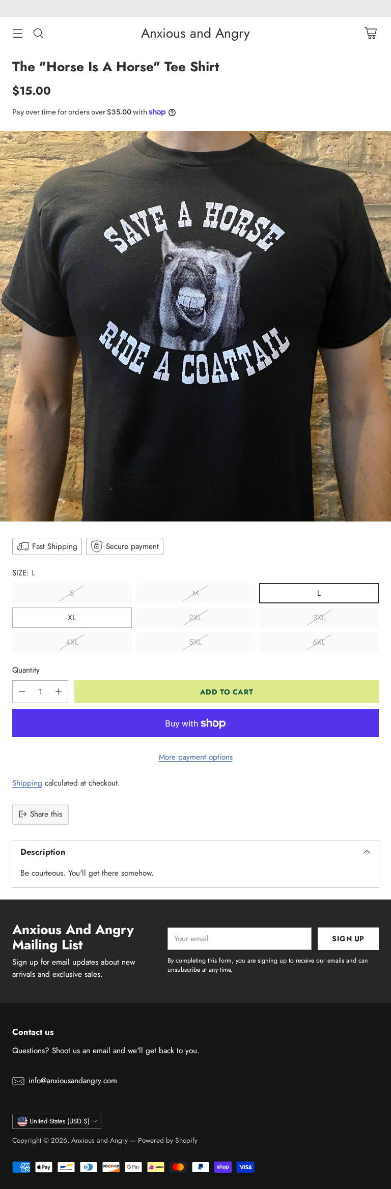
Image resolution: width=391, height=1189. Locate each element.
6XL (319, 642)
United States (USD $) (60, 1121)
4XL (72, 642)
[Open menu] (17, 33)
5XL (195, 642)
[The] (195, 326)
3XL (319, 617)
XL (72, 617)
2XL (195, 617)
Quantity (26, 670)
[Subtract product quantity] (22, 692)
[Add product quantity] (58, 692)
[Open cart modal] (370, 33)
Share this (46, 814)
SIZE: (23, 572)
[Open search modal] (37, 33)
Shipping (27, 783)
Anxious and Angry (99, 1140)
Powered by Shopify (168, 1140)
